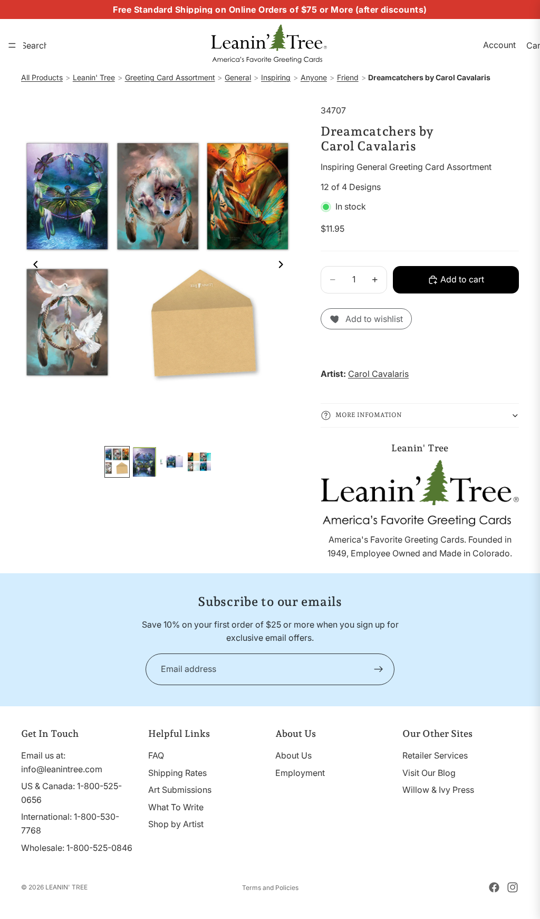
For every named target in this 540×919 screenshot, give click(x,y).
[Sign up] (379, 669)
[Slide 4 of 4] (199, 462)
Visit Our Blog (429, 772)
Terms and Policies (270, 888)
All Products (42, 77)
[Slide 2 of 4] (144, 462)
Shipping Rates (177, 772)
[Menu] (12, 45)
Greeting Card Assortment (170, 77)
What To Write (176, 807)
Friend (348, 77)
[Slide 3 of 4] (172, 462)
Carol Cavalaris (378, 373)
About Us (293, 755)
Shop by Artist (176, 824)
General (238, 77)
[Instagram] (512, 887)
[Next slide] (283, 266)
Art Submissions (179, 789)
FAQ (156, 755)
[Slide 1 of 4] (117, 462)
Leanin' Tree (94, 77)
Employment (300, 772)
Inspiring (276, 77)
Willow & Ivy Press (438, 789)
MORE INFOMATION (368, 415)
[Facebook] (494, 887)
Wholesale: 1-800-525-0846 (76, 847)
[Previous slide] (32, 266)
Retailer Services (435, 755)
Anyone (314, 77)
